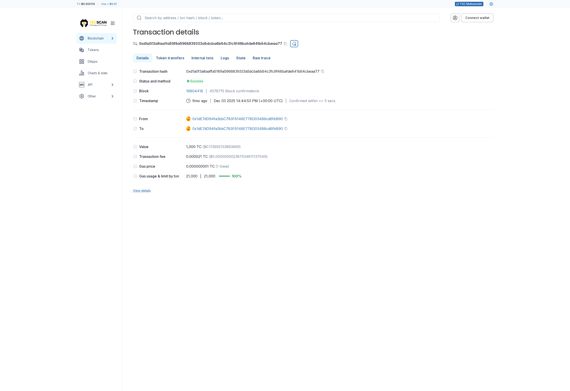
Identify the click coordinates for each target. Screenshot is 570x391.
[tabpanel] (313, 130)
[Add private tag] (294, 43)
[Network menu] (113, 23)
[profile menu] (455, 17)
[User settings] (491, 4)
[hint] (135, 71)
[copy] (286, 43)
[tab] (142, 58)
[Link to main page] (93, 23)
